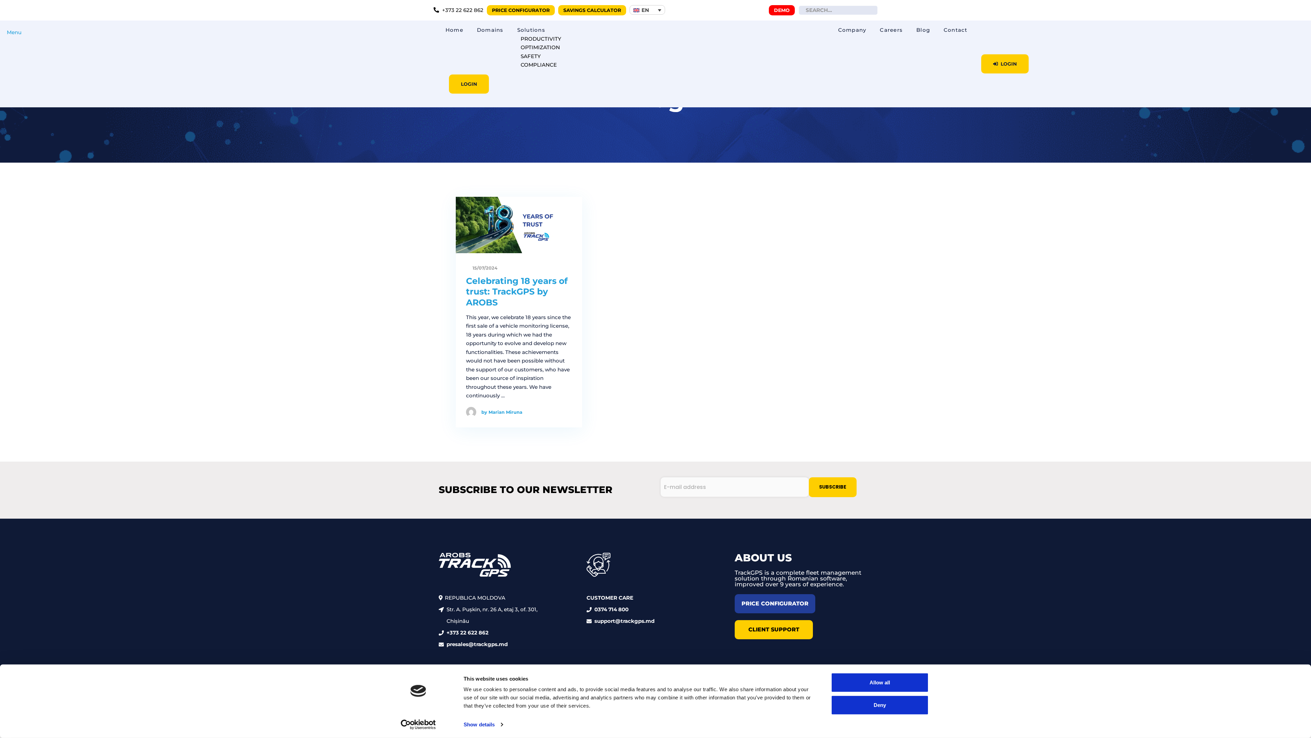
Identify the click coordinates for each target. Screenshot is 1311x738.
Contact (956, 30)
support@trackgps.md (624, 621)
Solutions (531, 30)
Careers (891, 30)
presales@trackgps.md (477, 644)
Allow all (880, 682)
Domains (490, 30)
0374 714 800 (611, 609)
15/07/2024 (484, 268)
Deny (880, 705)
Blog (923, 30)
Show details (479, 724)
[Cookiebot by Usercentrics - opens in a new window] (418, 725)
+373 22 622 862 (468, 632)
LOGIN (469, 84)
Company (852, 30)
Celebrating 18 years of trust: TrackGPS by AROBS (517, 292)
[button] (647, 10)
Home (454, 30)
